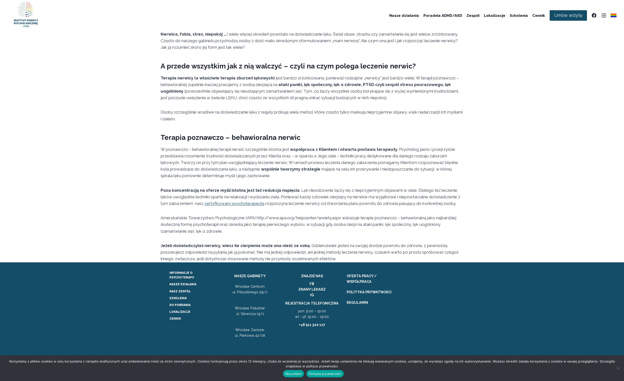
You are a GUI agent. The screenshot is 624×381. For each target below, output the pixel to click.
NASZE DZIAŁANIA (182, 284)
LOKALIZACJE (179, 312)
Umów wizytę (568, 15)
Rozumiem (293, 374)
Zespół (473, 15)
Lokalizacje (494, 15)
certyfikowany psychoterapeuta (234, 203)
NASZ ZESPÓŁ (180, 291)
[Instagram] (603, 15)
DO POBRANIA (180, 305)
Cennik (538, 15)
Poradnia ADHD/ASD (442, 15)
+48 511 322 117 (312, 325)
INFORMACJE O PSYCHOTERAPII (181, 275)
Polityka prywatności (325, 374)
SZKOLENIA (178, 298)
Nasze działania (404, 15)
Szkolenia (519, 15)
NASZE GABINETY (250, 276)
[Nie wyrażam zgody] (617, 368)
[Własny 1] (613, 15)
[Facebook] (593, 15)
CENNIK (175, 318)
